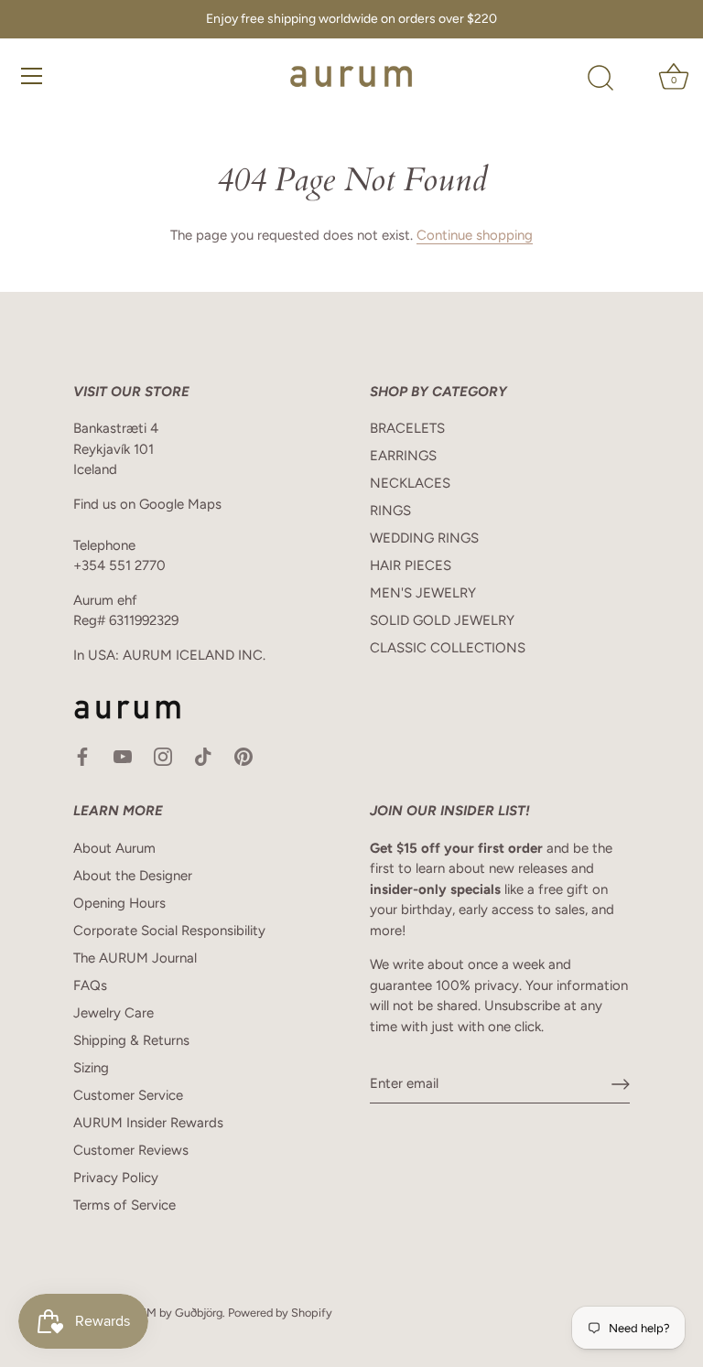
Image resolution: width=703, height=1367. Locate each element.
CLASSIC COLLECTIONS (447, 648)
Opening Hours (119, 903)
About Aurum (114, 848)
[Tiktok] (203, 756)
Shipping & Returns (131, 1040)
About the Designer (132, 875)
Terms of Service (124, 1205)
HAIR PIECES (410, 565)
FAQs (90, 985)
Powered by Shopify (280, 1312)
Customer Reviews (131, 1150)
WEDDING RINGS (424, 538)
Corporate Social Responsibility (169, 930)
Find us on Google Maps (147, 504)
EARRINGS (403, 455)
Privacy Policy (115, 1177)
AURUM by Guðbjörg (168, 1312)
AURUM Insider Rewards (148, 1122)
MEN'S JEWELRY (423, 593)
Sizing (91, 1068)
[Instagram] (163, 756)
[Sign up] (620, 1084)
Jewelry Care (113, 1013)
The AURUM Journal (135, 958)
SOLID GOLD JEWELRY (442, 620)
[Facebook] (82, 756)
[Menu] (32, 76)
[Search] (600, 79)
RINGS (390, 510)
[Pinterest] (243, 756)
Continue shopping (474, 235)
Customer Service (128, 1095)
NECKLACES (410, 483)
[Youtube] (123, 756)
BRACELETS (407, 428)
